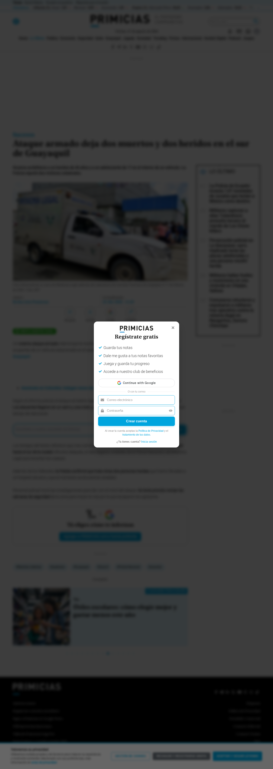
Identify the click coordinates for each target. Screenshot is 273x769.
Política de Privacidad (151, 430)
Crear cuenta (136, 421)
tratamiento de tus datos (136, 434)
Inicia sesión (149, 441)
